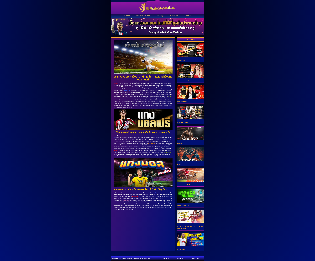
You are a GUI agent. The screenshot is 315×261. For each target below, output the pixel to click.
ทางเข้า (188, 15)
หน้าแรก (127, 15)
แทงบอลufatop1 (182, 249)
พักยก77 (180, 143)
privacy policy (195, 259)
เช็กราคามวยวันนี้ (182, 122)
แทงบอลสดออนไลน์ (183, 206)
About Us (180, 259)
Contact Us (165, 259)
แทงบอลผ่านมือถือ (143, 15)
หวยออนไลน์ (181, 60)
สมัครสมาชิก (174, 15)
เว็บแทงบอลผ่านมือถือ (184, 185)
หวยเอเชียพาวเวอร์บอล (184, 81)
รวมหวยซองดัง (182, 102)
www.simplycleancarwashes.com (141, 259)
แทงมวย (179, 164)
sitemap (160, 15)
